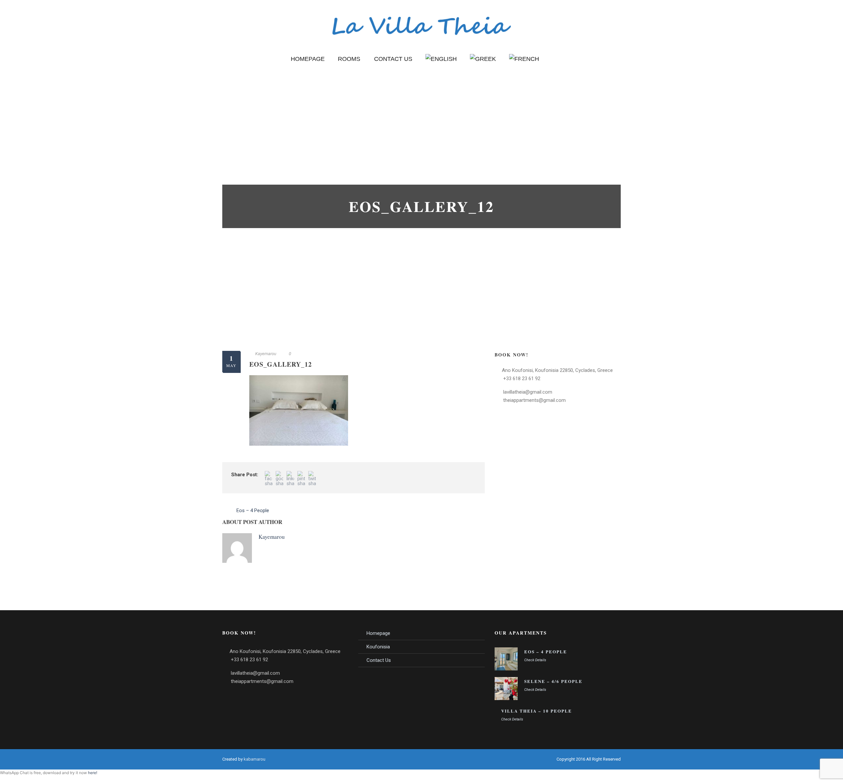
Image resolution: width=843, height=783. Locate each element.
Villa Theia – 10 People (536, 711)
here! (92, 772)
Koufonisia (378, 647)
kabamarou (254, 759)
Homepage (308, 59)
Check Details (535, 660)
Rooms (349, 59)
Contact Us (393, 59)
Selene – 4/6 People (553, 681)
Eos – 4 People (545, 651)
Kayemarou (265, 353)
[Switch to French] (524, 65)
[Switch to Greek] (483, 65)
